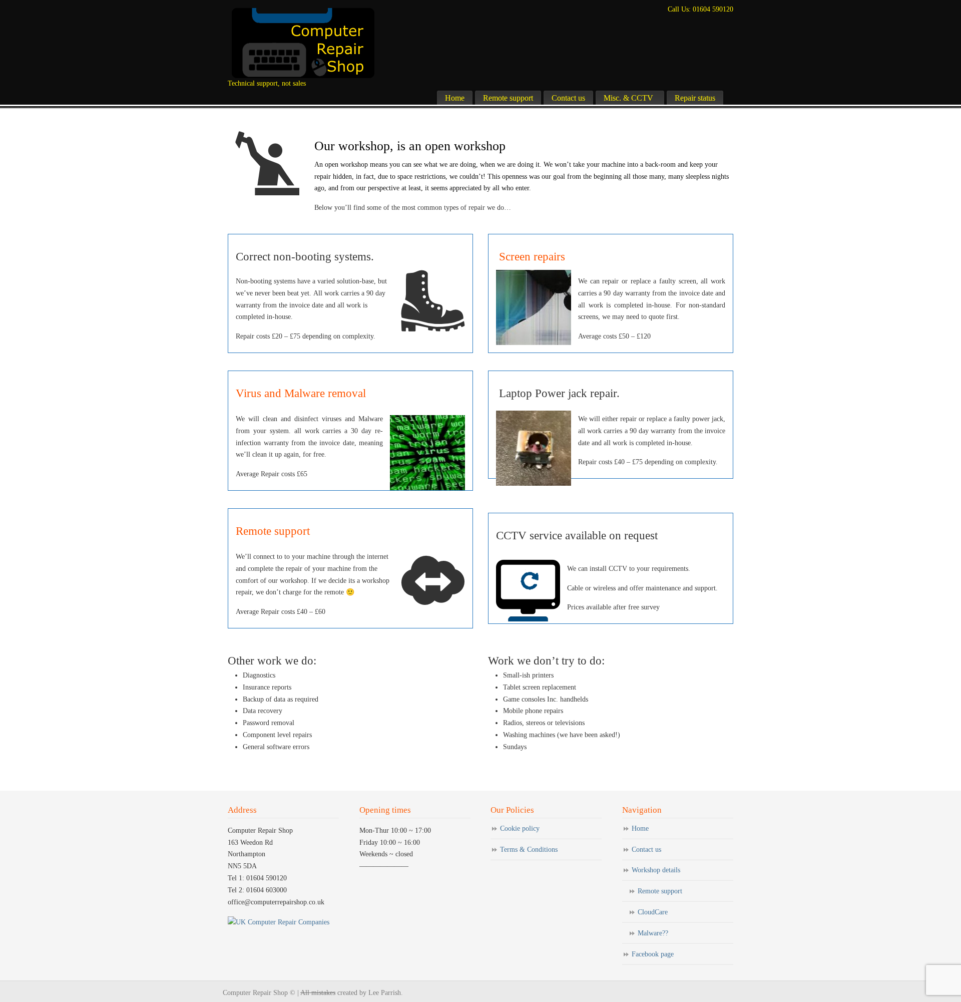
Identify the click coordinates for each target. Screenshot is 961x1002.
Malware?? (653, 933)
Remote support (273, 530)
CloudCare (653, 912)
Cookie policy (520, 828)
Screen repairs (530, 256)
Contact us (646, 849)
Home (640, 828)
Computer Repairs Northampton (303, 43)
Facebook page (653, 954)
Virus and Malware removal (301, 393)
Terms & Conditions (529, 849)
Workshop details (656, 870)
